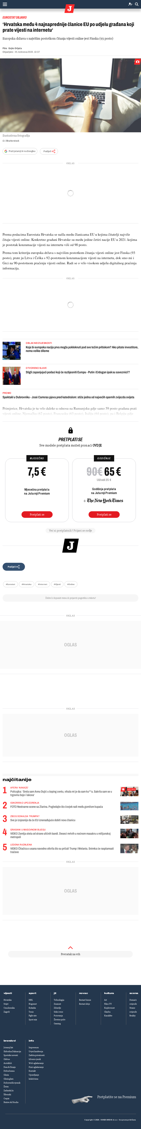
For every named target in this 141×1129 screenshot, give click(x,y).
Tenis (31, 1011)
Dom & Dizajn (10, 1067)
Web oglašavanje (36, 1063)
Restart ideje (84, 1004)
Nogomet (33, 1004)
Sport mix (33, 1019)
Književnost (109, 1008)
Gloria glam (8, 1078)
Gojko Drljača (15, 48)
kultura (109, 993)
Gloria (6, 1075)
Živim (6, 1086)
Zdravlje (57, 1008)
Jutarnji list (8, 1047)
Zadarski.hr (9, 1090)
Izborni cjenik (35, 1059)
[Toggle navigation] (5, 4)
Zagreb (7, 1011)
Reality (132, 1015)
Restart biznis (85, 1000)
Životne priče (59, 1019)
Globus (7, 1059)
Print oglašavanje (36, 1067)
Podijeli (47, 151)
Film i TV (108, 1004)
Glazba (107, 1011)
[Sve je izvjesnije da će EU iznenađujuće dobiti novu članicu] (129, 819)
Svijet (6, 1004)
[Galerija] (70, 95)
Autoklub (8, 1063)
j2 (55, 993)
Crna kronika (9, 1008)
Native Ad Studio (11, 1102)
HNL (31, 1000)
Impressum (34, 1047)
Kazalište (108, 1015)
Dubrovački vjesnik (12, 1082)
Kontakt (32, 1071)
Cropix (6, 1098)
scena (133, 993)
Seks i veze (58, 1011)
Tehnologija (59, 1000)
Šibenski (7, 1094)
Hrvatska (8, 1000)
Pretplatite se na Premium (116, 1097)
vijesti (8, 993)
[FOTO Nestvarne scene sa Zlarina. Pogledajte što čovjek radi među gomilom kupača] (129, 806)
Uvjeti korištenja (36, 1051)
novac (83, 993)
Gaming (57, 1023)
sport (32, 993)
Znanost (57, 1004)
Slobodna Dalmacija (12, 1051)
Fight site (33, 1015)
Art (105, 1000)
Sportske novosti (11, 1055)
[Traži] (136, 4)
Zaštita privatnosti (37, 1055)
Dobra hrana (9, 1071)
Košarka (32, 1008)
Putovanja (58, 1015)
